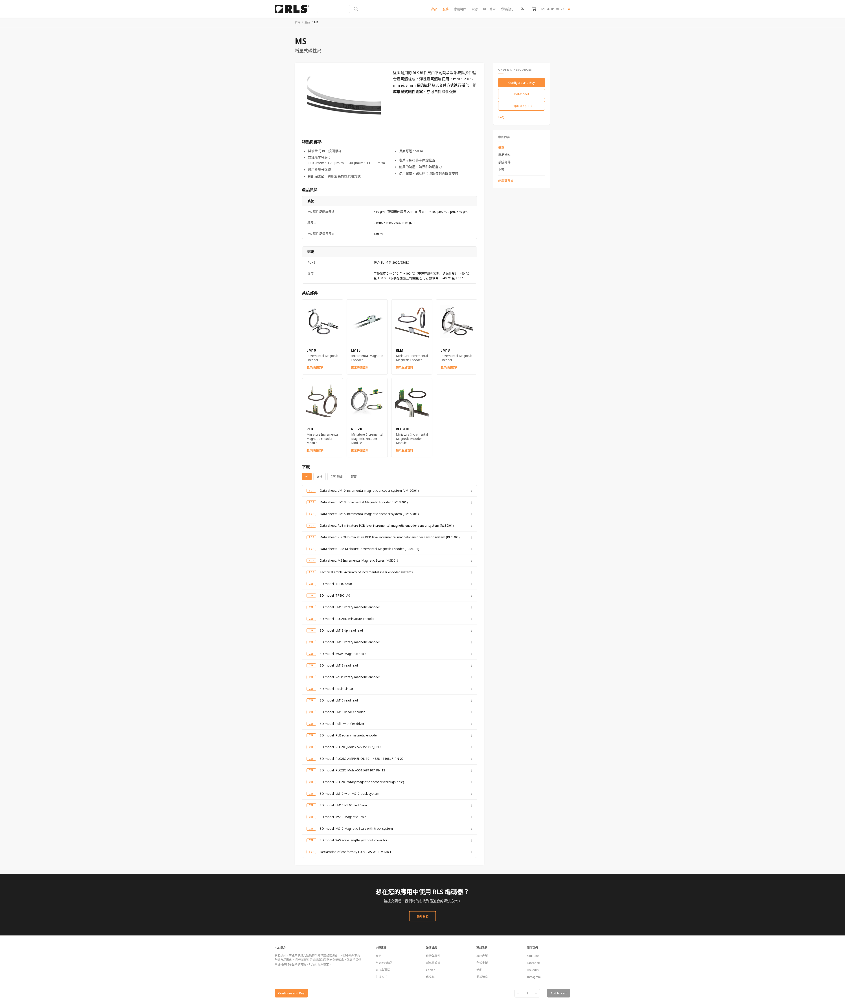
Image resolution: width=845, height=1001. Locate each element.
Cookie (430, 970)
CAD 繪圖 (337, 476)
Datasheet (521, 94)
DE (547, 8)
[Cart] (534, 9)
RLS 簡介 (489, 9)
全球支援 (482, 963)
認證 (354, 476)
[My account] (522, 9)
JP (552, 8)
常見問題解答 (384, 963)
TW (568, 8)
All (306, 476)
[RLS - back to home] (292, 8)
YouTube (533, 956)
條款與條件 (433, 956)
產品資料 (504, 155)
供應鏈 (430, 977)
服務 (446, 9)
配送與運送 (383, 970)
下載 (501, 169)
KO (557, 8)
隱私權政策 (433, 963)
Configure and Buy (521, 82)
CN (562, 8)
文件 (319, 476)
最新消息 (482, 977)
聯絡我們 (507, 9)
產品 (434, 9)
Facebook (533, 963)
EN (543, 8)
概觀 (501, 147)
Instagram (534, 977)
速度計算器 (506, 180)
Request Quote (522, 106)
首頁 (297, 22)
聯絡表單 (482, 956)
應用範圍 (460, 9)
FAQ (501, 117)
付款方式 (381, 977)
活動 (479, 970)
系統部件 (504, 162)
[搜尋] (337, 9)
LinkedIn (533, 970)
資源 (475, 9)
